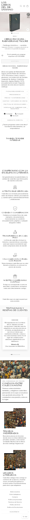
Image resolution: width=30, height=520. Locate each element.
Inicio (14, 36)
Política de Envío (15, 504)
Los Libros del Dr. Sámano (7, 6)
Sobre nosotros (15, 492)
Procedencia (15, 94)
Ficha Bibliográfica (15, 91)
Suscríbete (14, 512)
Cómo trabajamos (15, 494)
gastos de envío (21, 47)
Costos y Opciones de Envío (15, 101)
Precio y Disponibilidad (15, 98)
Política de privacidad (15, 499)
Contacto (15, 497)
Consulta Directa (15, 120)
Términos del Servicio (15, 502)
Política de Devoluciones (15, 104)
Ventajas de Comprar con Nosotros (15, 108)
